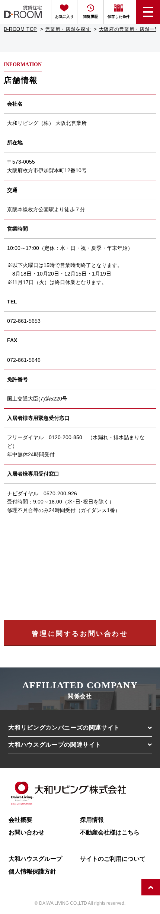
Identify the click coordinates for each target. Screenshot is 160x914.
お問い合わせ (26, 832)
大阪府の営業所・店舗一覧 (129, 29)
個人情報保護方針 (32, 871)
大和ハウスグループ (35, 858)
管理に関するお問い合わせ (80, 633)
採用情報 (92, 819)
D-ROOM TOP (20, 29)
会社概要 (20, 819)
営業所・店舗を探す (68, 29)
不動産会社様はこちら (110, 832)
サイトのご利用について (112, 858)
